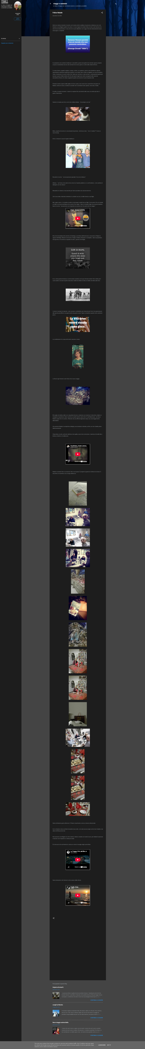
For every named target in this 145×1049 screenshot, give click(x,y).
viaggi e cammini (60, 4)
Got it (109, 1045)
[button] (102, 13)
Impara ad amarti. (58, 987)
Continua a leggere (96, 1000)
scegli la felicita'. (58, 1005)
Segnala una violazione (7, 43)
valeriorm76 (17, 14)
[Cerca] (116, 4)
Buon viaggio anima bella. (61, 1022)
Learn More (102, 1045)
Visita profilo (18, 19)
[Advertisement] (112, 32)
